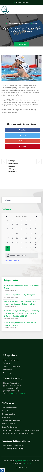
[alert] (22, 255)
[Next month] (36, 216)
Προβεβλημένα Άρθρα (14, 23)
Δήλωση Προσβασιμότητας (10, 427)
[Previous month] (7, 216)
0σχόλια (34, 23)
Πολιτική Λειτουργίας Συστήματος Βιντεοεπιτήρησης (18, 433)
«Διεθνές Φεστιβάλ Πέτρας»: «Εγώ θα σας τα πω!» (20, 295)
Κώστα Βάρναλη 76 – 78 (13, 385)
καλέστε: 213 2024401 (22, 2)
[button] (2, 470)
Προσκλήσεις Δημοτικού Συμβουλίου (13, 446)
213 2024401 (10, 393)
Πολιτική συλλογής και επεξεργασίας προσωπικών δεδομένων (21, 430)
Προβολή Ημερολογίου (12, 260)
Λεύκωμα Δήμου (7, 373)
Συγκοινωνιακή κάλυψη (9, 414)
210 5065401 (20, 393)
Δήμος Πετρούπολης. (21, 461)
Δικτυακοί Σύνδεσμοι (8, 424)
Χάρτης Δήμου (6, 417)
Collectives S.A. (26, 463)
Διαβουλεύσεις (7, 370)
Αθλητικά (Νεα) (25, 23)
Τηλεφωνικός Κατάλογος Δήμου (11, 420)
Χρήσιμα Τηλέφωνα (7, 411)
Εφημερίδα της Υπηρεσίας (10, 360)
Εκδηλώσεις (6, 363)
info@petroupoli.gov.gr (12, 391)
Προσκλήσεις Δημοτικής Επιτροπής (13, 449)
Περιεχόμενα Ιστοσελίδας (10, 408)
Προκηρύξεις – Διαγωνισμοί (11, 366)
